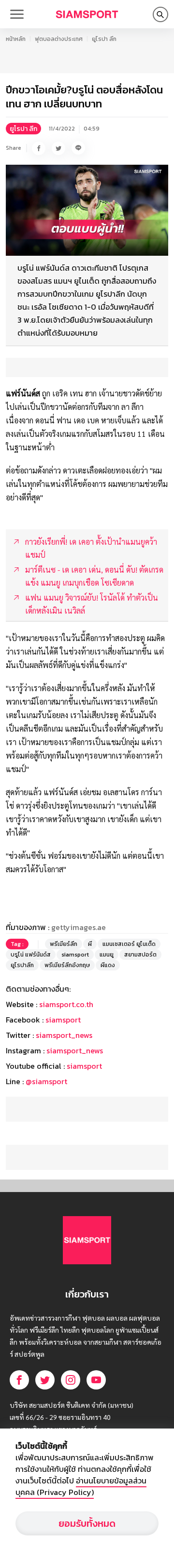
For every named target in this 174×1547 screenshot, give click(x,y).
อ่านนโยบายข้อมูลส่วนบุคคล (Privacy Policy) (80, 1486)
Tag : (17, 944)
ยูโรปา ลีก (104, 39)
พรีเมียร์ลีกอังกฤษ (67, 965)
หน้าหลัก (16, 39)
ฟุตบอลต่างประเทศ (59, 39)
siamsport (75, 954)
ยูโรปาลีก (22, 965)
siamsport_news (64, 1035)
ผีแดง (108, 965)
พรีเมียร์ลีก (63, 944)
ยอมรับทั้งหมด (87, 1523)
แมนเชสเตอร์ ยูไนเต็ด (129, 944)
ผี (90, 944)
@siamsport (46, 1081)
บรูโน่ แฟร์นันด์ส (31, 954)
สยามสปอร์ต (140, 954)
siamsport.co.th (66, 1004)
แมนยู (107, 954)
